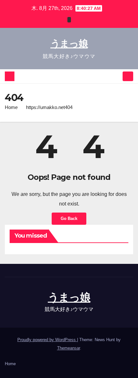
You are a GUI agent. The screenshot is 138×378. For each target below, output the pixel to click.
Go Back (69, 218)
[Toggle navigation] (128, 76)
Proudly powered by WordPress (47, 339)
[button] (116, 76)
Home (11, 107)
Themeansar (68, 348)
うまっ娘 (69, 43)
